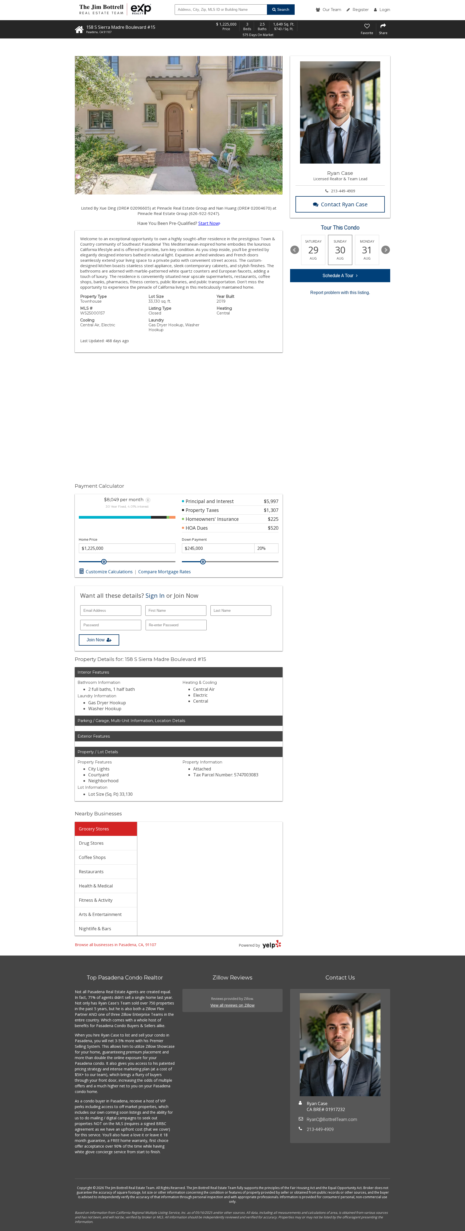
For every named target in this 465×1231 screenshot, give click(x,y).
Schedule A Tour (338, 275)
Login (384, 9)
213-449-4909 (343, 190)
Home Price (88, 539)
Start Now (208, 223)
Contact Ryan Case (344, 204)
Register (361, 9)
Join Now (96, 640)
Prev (294, 250)
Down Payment (194, 539)
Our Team (332, 9)
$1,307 (271, 510)
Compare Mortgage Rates (164, 572)
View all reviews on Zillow (232, 1005)
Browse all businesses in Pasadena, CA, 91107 (115, 944)
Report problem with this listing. (340, 292)
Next (385, 250)
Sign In (155, 595)
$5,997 (271, 501)
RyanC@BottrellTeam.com (332, 1119)
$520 (273, 528)
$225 (273, 519)
